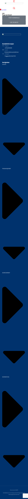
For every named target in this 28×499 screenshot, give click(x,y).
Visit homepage (14, 18)
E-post (6, 50)
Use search (14, 22)
